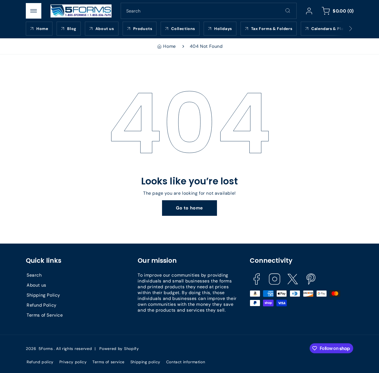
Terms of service (108, 361)
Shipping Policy (43, 295)
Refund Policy (42, 305)
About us (36, 285)
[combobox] (208, 11)
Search (34, 275)
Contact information (185, 361)
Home (169, 46)
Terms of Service (45, 315)
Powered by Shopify (119, 348)
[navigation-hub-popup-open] (33, 11)
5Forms (46, 348)
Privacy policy (73, 361)
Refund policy (40, 361)
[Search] (288, 10)
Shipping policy (145, 361)
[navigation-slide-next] (343, 29)
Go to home (189, 208)
